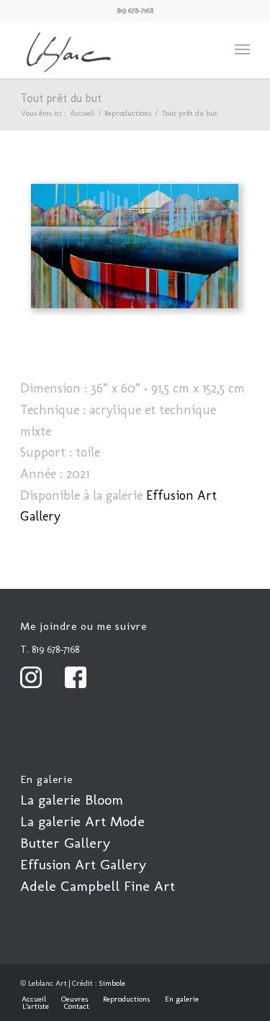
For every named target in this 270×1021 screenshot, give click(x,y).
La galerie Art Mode (82, 821)
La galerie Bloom (71, 799)
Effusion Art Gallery (83, 864)
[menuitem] (242, 49)
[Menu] (242, 49)
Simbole (112, 983)
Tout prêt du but (61, 98)
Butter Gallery (65, 842)
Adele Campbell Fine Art (97, 885)
